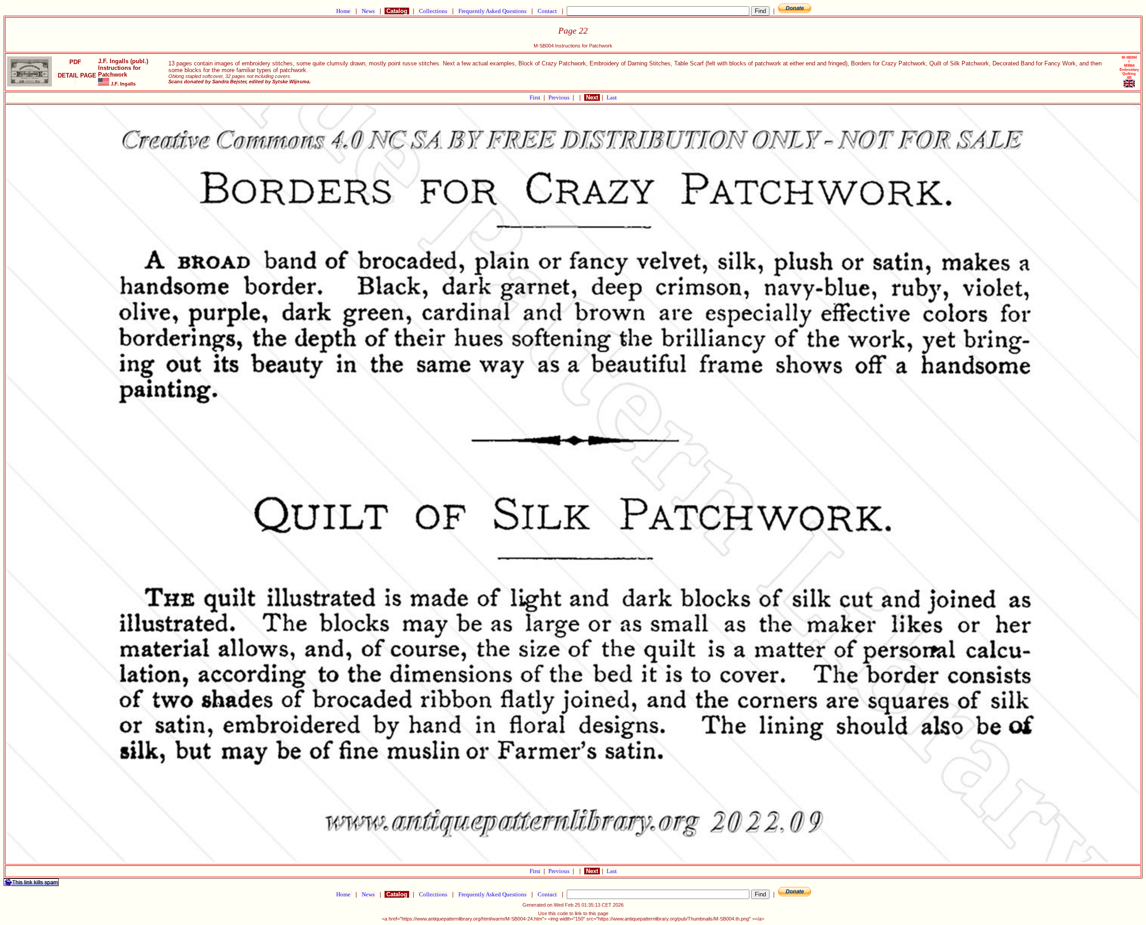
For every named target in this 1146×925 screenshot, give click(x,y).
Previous (559, 97)
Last (612, 97)
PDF (75, 62)
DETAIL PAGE (75, 79)
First (536, 97)
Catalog (397, 11)
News (368, 11)
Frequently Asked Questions (492, 11)
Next (592, 97)
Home (343, 11)
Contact (547, 11)
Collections (433, 11)
